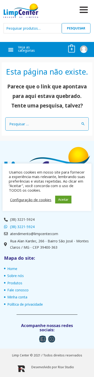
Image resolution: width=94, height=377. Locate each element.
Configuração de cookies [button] (30, 199)
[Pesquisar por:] (47, 124)
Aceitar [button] (63, 199)
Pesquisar (76, 28)
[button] (11, 49)
